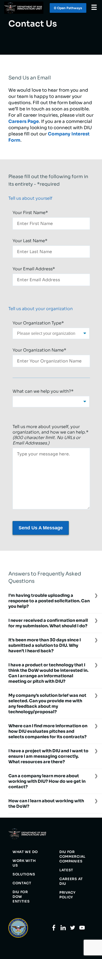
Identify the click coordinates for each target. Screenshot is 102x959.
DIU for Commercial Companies (72, 856)
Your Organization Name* (39, 350)
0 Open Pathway (68, 8)
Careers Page (23, 121)
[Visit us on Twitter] (72, 929)
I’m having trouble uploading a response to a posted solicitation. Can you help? (49, 601)
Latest (66, 870)
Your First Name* (30, 212)
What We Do (25, 852)
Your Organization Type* (38, 323)
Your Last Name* (30, 240)
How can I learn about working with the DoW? (46, 803)
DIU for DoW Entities (21, 897)
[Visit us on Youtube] (82, 929)
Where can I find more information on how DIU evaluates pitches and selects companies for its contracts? (47, 731)
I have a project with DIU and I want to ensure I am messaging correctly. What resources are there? (48, 756)
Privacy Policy (67, 895)
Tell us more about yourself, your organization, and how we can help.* (50, 435)
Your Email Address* (34, 269)
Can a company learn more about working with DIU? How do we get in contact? (47, 781)
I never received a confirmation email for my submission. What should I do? (48, 623)
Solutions (24, 874)
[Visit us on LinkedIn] (63, 929)
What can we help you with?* (43, 391)
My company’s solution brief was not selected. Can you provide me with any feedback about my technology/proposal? (47, 703)
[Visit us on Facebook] (53, 929)
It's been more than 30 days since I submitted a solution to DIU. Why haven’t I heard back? (44, 645)
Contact (22, 883)
